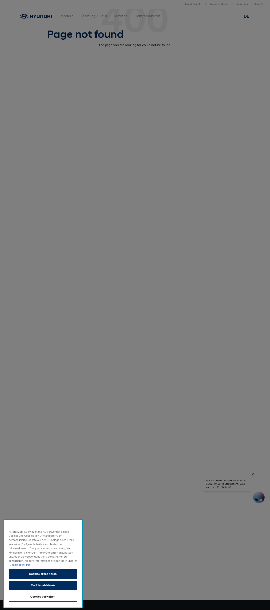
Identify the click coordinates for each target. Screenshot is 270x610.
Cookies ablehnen (43, 585)
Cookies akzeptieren (43, 574)
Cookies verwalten (42, 597)
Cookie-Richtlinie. (20, 565)
